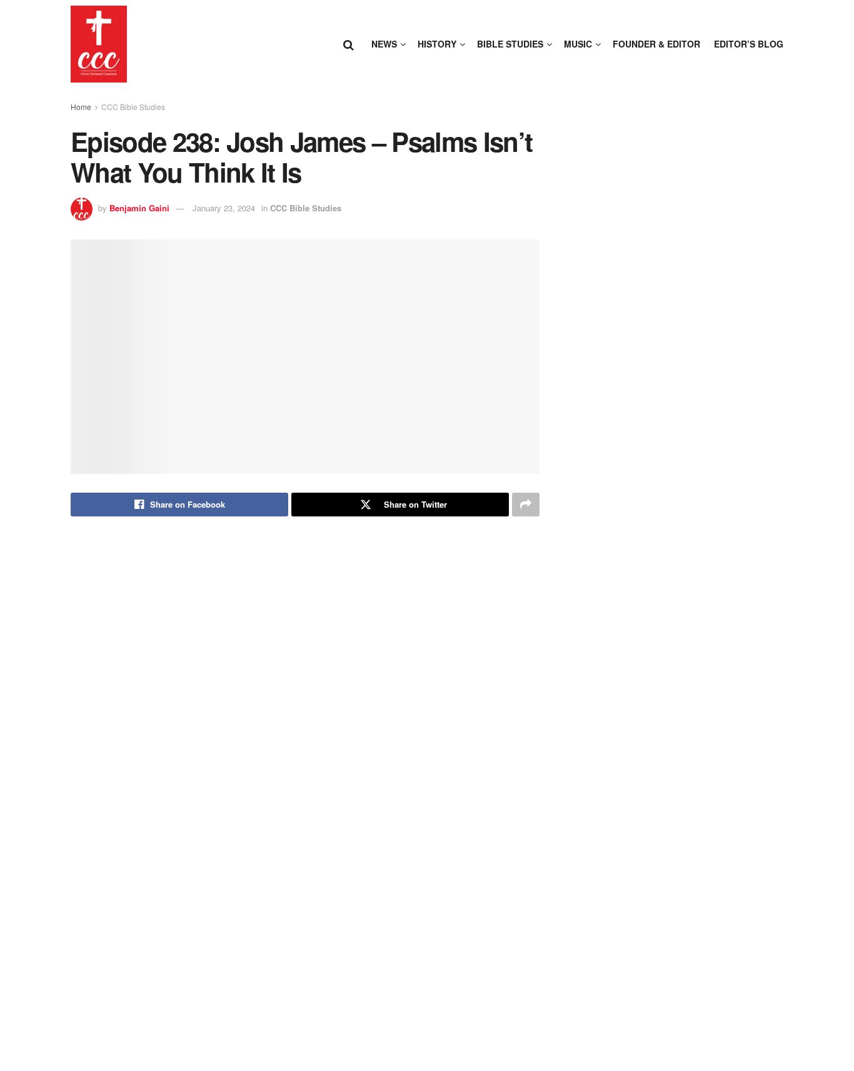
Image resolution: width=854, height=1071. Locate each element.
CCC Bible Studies (133, 106)
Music (578, 44)
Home (81, 106)
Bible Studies (510, 44)
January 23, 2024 (224, 208)
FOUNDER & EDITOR (656, 44)
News (384, 44)
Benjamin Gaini (139, 208)
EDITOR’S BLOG (748, 44)
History (437, 44)
